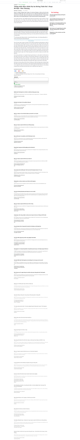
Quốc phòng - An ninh (55, 2)
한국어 (65, 0)
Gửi (14, 83)
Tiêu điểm (20, 2)
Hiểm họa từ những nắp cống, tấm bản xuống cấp (23, 283)
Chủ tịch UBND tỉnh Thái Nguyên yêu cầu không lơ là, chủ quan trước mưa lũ (28, 260)
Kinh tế (39, 2)
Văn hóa (41, 2)
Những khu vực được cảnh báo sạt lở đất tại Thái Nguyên (25, 181)
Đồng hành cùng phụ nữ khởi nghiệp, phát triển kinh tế (24, 147)
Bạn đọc (60, 2)
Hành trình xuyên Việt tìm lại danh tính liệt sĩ (22, 317)
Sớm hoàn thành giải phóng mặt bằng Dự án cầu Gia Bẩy (24, 191)
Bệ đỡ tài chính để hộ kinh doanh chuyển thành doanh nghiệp (25, 373)
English (61, 0)
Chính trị (30, 2)
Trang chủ (15, 4)
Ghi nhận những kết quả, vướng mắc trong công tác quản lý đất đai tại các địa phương (30, 420)
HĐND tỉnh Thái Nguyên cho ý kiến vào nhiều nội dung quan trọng (26, 92)
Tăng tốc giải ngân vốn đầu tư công (20, 329)
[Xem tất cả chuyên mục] (65, 2)
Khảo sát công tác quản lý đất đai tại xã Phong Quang (24, 124)
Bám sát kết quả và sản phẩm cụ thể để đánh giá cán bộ (24, 136)
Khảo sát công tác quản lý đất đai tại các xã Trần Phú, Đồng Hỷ (26, 351)
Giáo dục (50, 2)
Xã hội (45, 2)
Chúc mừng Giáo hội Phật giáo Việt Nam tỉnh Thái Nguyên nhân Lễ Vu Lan (28, 169)
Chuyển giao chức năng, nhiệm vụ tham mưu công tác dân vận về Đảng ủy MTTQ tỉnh (30, 214)
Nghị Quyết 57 (34, 2)
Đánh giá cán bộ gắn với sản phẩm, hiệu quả (22, 102)
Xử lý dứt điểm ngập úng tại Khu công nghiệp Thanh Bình (25, 237)
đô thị (20, 75)
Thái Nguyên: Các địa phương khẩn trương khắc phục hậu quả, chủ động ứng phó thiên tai (31, 248)
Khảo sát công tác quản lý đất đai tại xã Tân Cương (23, 203)
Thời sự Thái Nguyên (25, 2)
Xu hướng (54, 12)
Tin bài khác (17, 84)
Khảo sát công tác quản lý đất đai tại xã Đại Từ (23, 158)
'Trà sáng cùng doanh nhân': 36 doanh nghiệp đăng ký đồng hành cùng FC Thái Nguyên (30, 306)
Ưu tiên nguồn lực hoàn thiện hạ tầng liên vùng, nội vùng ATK (25, 362)
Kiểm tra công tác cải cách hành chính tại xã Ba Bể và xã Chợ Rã (26, 113)
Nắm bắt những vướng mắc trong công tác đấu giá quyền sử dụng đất (27, 294)
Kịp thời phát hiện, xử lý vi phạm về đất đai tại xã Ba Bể (24, 397)
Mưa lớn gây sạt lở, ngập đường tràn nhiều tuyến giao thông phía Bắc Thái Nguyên (29, 272)
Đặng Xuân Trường (16, 75)
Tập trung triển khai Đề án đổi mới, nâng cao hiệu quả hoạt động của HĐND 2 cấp (29, 340)
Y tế (47, 2)
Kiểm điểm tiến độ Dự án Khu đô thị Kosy (22, 408)
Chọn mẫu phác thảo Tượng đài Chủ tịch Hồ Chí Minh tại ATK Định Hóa (27, 226)
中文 (62, 0)
